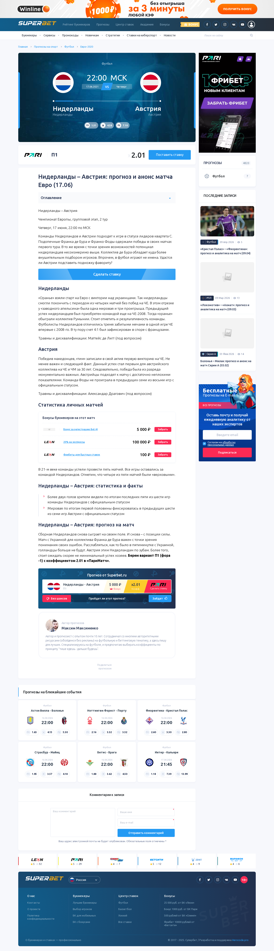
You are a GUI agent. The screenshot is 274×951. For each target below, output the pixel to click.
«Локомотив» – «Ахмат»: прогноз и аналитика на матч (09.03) (224, 307)
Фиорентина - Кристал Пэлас (166, 710)
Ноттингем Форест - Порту (107, 710)
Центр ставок (125, 24)
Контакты (33, 902)
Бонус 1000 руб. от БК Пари (180, 909)
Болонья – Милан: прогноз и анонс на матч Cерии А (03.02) (225, 363)
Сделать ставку (107, 274)
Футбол (69, 46)
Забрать (163, 429)
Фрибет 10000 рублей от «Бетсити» (179, 923)
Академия (146, 24)
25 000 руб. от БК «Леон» (179, 902)
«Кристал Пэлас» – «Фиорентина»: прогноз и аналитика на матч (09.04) (225, 251)
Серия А (211, 354)
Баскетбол (125, 909)
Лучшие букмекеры (85, 902)
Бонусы (165, 24)
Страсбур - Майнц (47, 752)
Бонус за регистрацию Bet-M (80, 429)
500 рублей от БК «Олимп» (180, 915)
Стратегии (113, 35)
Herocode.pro (240, 940)
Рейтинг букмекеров (76, 24)
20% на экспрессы (74, 442)
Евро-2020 (86, 46)
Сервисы (49, 35)
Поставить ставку (170, 154)
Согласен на (215, 442)
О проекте (33, 909)
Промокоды (70, 35)
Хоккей (122, 915)
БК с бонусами (81, 921)
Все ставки (125, 921)
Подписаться (227, 452)
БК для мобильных (84, 915)
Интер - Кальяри (166, 752)
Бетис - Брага (107, 752)
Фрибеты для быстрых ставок (81, 454)
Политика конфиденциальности (40, 917)
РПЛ (209, 298)
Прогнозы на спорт (46, 46)
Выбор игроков (82, 909)
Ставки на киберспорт (142, 35)
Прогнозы (102, 24)
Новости (170, 35)
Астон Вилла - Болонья (47, 710)
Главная (23, 46)
